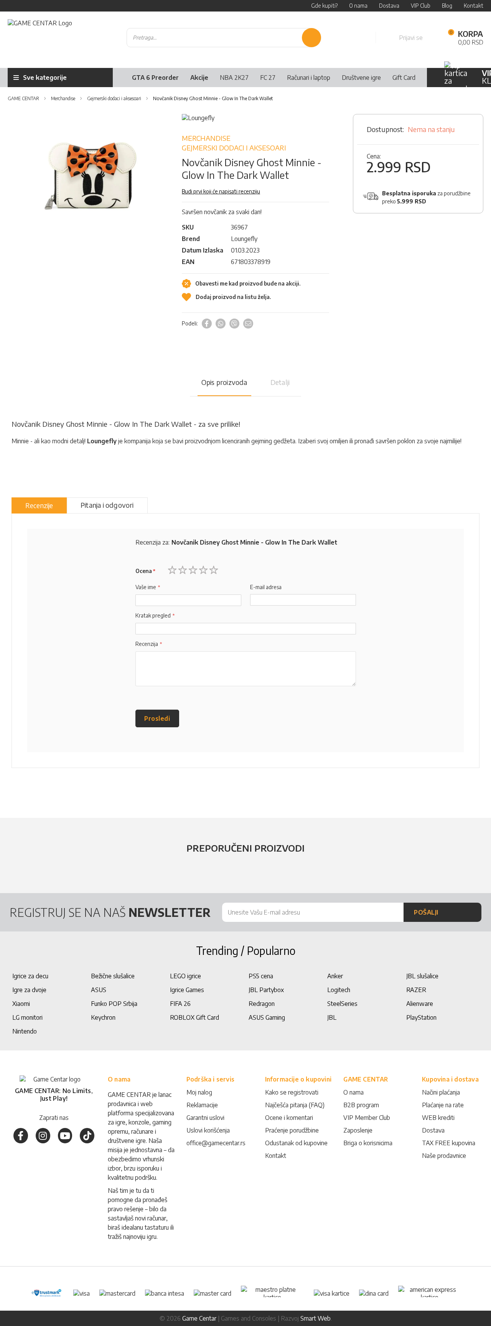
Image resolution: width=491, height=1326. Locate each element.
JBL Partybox (266, 990)
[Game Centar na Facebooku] (20, 1135)
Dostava (433, 1130)
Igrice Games (187, 990)
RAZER (416, 990)
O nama (353, 1092)
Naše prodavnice (444, 1155)
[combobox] (224, 37)
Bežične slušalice (113, 976)
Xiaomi (21, 1003)
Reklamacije (202, 1105)
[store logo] (40, 37)
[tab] (39, 505)
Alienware (419, 1003)
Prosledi (157, 718)
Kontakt (275, 1155)
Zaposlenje (357, 1130)
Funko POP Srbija (114, 1003)
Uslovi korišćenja (208, 1130)
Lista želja (361, 37)
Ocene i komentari (289, 1117)
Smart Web (315, 1318)
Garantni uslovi (205, 1117)
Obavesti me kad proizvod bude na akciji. (247, 283)
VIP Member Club (366, 1117)
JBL (331, 1017)
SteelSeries (342, 1003)
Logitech (338, 990)
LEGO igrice (185, 976)
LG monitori (27, 1017)
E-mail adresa (266, 587)
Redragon (262, 1003)
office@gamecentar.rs (216, 1143)
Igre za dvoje (29, 990)
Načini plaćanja (441, 1092)
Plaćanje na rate (443, 1105)
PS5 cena (261, 976)
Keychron (103, 1017)
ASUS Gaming (267, 1017)
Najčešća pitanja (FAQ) (295, 1105)
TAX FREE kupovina (448, 1143)
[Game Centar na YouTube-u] (65, 1135)
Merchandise (206, 138)
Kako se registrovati (291, 1092)
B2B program (361, 1105)
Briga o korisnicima (367, 1143)
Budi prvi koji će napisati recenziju (221, 191)
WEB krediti (438, 1117)
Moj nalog (199, 1092)
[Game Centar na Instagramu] (43, 1135)
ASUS (98, 990)
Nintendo (24, 1031)
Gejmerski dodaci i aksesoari (234, 147)
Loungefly (244, 239)
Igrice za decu (30, 976)
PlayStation (421, 1017)
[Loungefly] (198, 118)
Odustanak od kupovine (296, 1143)
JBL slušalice (422, 976)
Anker (335, 976)
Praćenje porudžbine (292, 1130)
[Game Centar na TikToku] (87, 1135)
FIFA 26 (180, 1003)
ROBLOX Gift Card (194, 1017)
